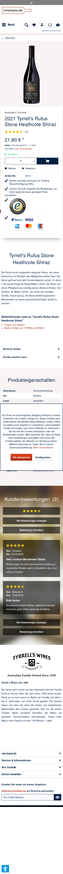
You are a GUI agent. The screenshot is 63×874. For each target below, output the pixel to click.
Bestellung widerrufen (51, 30)
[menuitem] (8, 24)
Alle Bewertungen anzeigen (31, 520)
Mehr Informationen (43, 447)
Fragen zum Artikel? (14, 324)
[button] (5, 868)
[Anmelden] (50, 24)
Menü (11, 24)
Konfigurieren (43, 457)
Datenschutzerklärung (14, 790)
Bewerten (30, 168)
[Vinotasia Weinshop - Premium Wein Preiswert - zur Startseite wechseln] (17, 13)
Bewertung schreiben (31, 530)
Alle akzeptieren (21, 457)
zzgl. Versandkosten (23, 148)
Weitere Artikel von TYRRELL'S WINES (24, 328)
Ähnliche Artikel (12, 349)
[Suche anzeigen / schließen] (26, 24)
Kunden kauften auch (15, 357)
